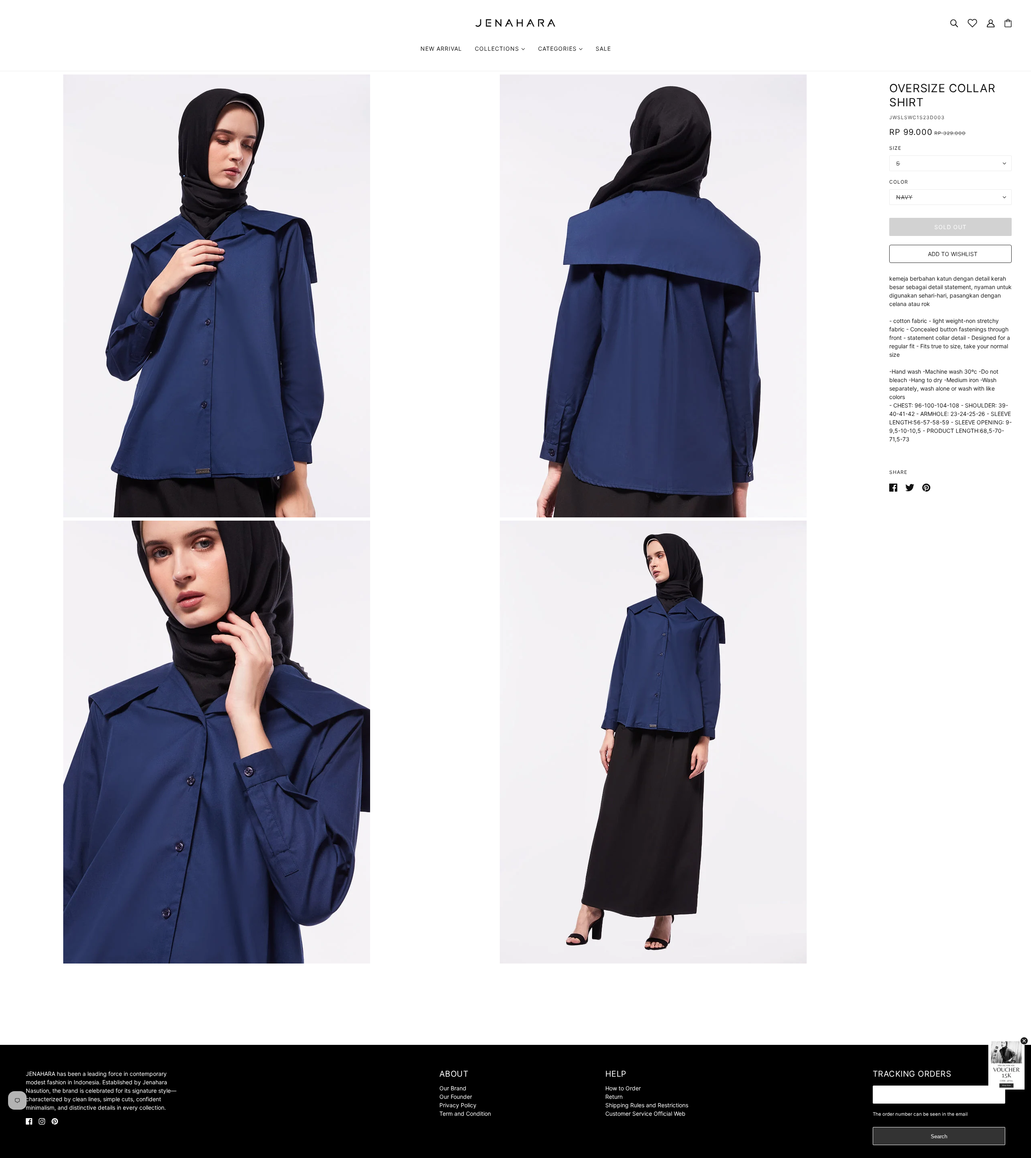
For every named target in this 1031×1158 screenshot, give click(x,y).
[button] (950, 253)
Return (614, 1096)
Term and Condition (465, 1113)
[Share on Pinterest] (926, 487)
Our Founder (455, 1096)
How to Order (623, 1088)
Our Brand (452, 1088)
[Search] (954, 22)
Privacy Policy (457, 1105)
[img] (29, 1120)
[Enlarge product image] (216, 295)
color (898, 182)
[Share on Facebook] (894, 487)
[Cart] (1008, 23)
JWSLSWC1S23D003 (917, 117)
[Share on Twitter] (910, 487)
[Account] (991, 22)
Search (939, 1136)
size (895, 148)
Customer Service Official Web (645, 1113)
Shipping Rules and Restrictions (646, 1105)
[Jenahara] (515, 22)
